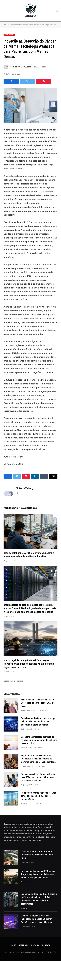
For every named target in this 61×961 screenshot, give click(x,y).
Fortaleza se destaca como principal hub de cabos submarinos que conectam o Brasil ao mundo (38, 721)
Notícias (35, 945)
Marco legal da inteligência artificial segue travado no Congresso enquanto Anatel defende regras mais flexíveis (29, 664)
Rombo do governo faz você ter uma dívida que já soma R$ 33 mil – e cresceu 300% (38, 796)
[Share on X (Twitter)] (27, 81)
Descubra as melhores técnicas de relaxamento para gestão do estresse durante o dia (39, 740)
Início (5, 25)
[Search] (56, 11)
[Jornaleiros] (30, 10)
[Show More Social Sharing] (54, 81)
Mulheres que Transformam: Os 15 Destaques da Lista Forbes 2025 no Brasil (38, 703)
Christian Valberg (22, 67)
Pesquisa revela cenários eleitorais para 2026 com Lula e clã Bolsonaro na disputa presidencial (38, 777)
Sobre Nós (24, 945)
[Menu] (5, 11)
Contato (46, 945)
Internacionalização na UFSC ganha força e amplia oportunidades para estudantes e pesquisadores (38, 874)
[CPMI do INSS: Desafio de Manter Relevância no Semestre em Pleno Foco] (11, 857)
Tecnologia (9, 35)
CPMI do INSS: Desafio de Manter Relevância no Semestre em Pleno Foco (37, 854)
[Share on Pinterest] (43, 81)
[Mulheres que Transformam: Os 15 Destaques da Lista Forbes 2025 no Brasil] (11, 705)
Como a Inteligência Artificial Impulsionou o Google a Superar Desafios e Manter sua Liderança (36, 919)
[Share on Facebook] (11, 81)
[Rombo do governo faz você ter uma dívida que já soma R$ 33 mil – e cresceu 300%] (11, 798)
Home (13, 945)
